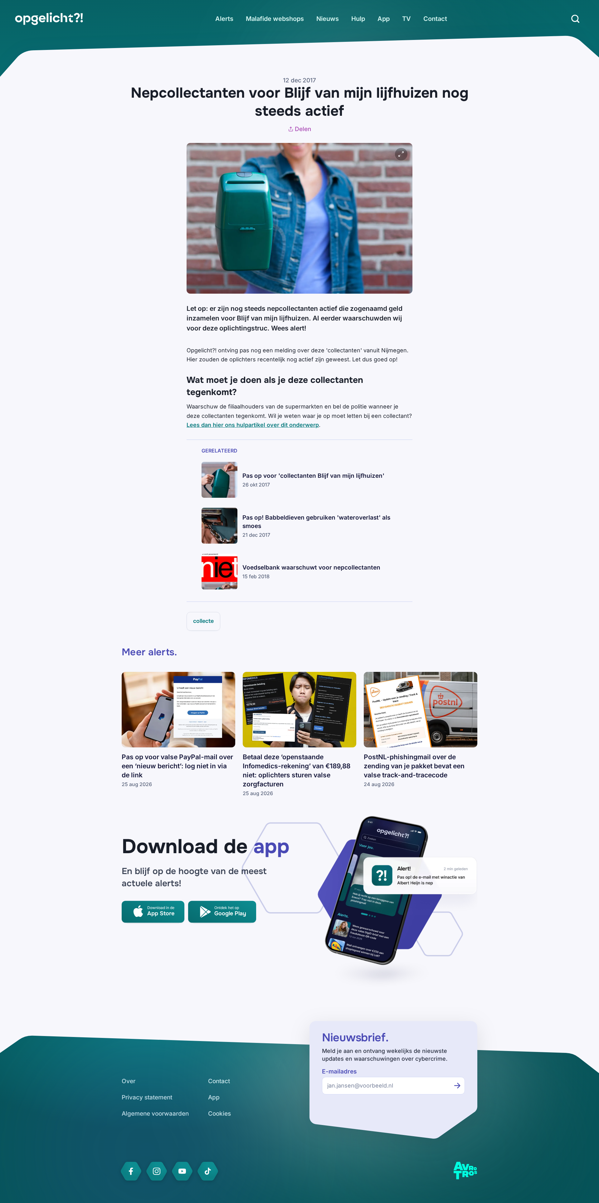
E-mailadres (339, 1071)
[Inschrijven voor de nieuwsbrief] (457, 1086)
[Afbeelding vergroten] (401, 154)
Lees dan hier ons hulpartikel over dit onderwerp (253, 425)
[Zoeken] (575, 18)
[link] (49, 19)
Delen (303, 129)
